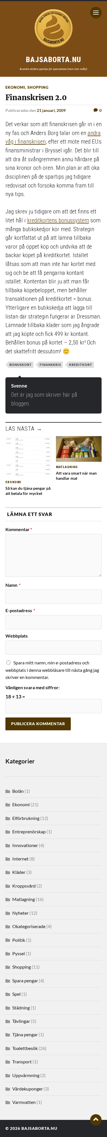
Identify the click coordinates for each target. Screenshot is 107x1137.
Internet (20, 858)
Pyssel (18, 953)
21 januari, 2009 (51, 110)
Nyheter (20, 913)
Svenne (19, 386)
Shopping (38, 87)
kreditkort (80, 364)
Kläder (18, 872)
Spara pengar (25, 980)
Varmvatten (24, 1102)
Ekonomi (15, 87)
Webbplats (16, 636)
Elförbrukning (25, 818)
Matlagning (23, 899)
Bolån (18, 791)
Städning (21, 1007)
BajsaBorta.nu (39, 1128)
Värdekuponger (27, 1088)
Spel (16, 994)
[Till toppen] (96, 1120)
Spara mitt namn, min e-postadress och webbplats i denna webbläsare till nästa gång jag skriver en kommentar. (52, 670)
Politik (18, 940)
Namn (13, 585)
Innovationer (25, 845)
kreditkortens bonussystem (58, 220)
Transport (22, 1061)
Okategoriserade (28, 926)
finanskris (50, 364)
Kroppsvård (24, 885)
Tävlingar (21, 1021)
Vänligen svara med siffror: (32, 687)
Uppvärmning (25, 1075)
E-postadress (20, 610)
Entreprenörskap (29, 831)
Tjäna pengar (25, 1034)
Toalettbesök (25, 1048)
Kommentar (18, 529)
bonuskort (20, 364)
